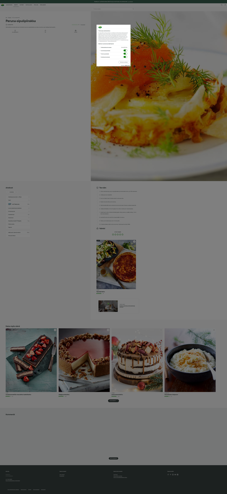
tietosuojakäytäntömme (112, 41)
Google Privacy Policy (124, 39)
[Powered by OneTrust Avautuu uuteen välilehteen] (125, 65)
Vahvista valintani (124, 62)
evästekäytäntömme (103, 41)
